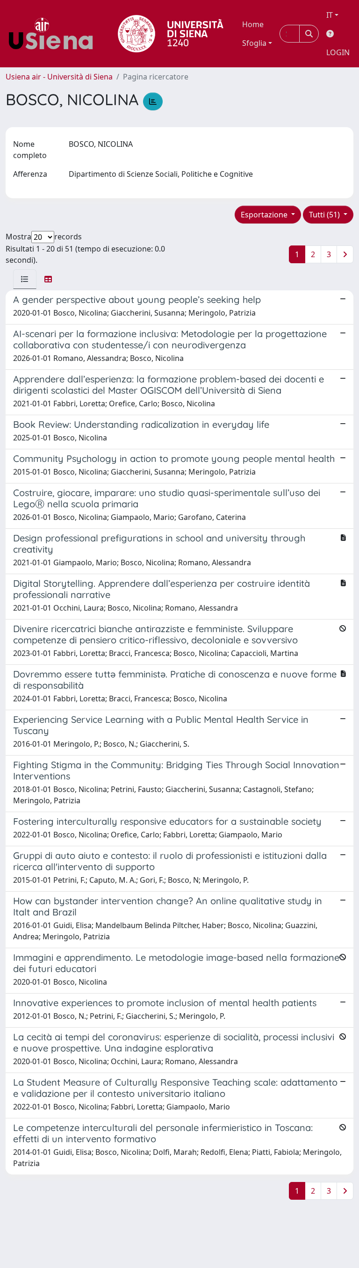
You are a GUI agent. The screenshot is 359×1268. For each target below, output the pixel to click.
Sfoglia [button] (254, 43)
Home (253, 24)
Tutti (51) (325, 214)
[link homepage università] (170, 33)
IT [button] (329, 15)
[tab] (24, 279)
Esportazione (265, 214)
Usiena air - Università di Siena (59, 77)
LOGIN (338, 52)
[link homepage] (54, 33)
